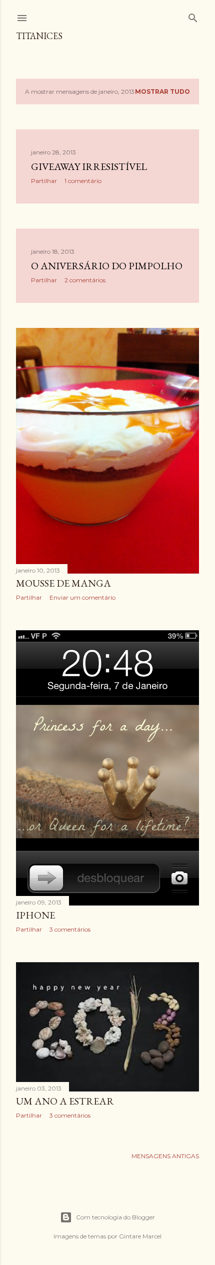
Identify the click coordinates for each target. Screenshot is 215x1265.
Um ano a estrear (65, 1101)
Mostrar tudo (162, 91)
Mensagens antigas (165, 1156)
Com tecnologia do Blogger (115, 1217)
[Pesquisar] (193, 16)
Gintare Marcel (140, 1236)
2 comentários (85, 280)
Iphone (35, 915)
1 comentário (83, 181)
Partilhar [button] (44, 181)
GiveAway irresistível (89, 166)
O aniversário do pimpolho (106, 265)
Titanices (39, 36)
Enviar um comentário (83, 597)
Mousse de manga (63, 583)
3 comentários (70, 929)
